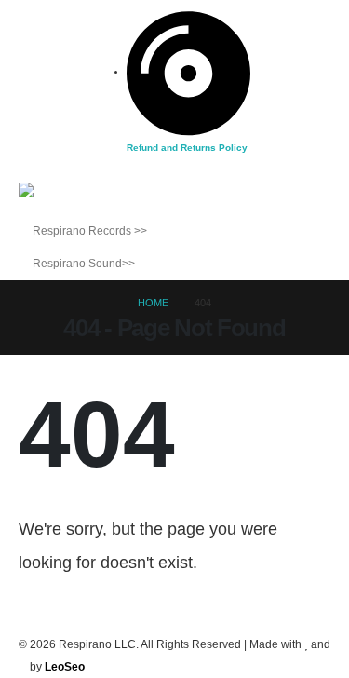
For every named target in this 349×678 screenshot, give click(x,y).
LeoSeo (65, 666)
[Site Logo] (56, 199)
